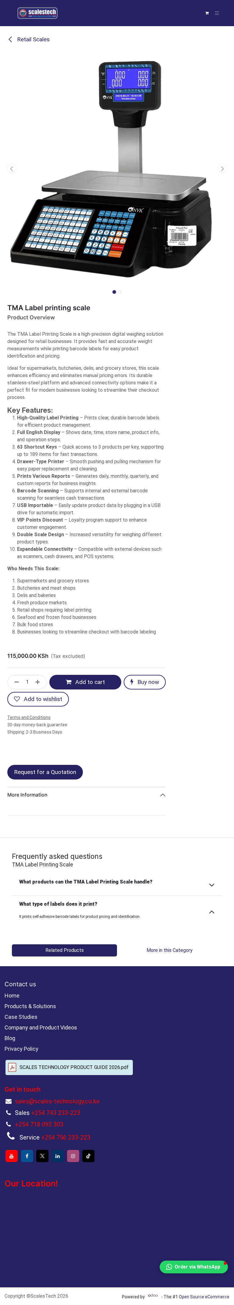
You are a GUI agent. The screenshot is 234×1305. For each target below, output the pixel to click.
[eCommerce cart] (207, 13)
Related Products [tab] (64, 950)
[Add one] (39, 682)
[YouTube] (11, 1156)
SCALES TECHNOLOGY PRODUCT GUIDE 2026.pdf (74, 1067)
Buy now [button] (147, 682)
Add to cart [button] (89, 682)
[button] (11, 168)
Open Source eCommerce (204, 1296)
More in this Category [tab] (170, 950)
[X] (42, 1156)
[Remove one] (15, 682)
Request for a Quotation (45, 772)
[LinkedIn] (57, 1156)
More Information (27, 795)
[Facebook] (27, 1156)
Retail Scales (33, 39)
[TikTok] (88, 1156)
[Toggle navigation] (217, 13)
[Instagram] (73, 1156)
